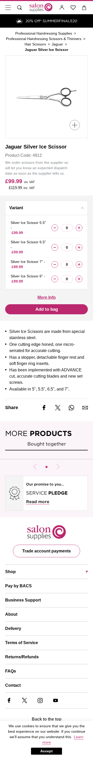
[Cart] (84, 7)
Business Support (23, 600)
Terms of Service (21, 642)
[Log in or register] (62, 7)
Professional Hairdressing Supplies (43, 33)
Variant (16, 208)
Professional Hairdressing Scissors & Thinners (43, 39)
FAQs (10, 671)
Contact (13, 685)
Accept (46, 751)
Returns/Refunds (22, 657)
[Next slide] (58, 466)
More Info (46, 297)
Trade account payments (46, 551)
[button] (46, 467)
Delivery (13, 628)
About (11, 614)
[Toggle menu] (8, 7)
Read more (37, 501)
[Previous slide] (35, 466)
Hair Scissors (35, 44)
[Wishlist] (73, 7)
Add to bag (46, 309)
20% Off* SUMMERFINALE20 (51, 21)
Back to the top (46, 719)
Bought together (46, 444)
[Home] (40, 7)
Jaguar (57, 44)
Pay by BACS (18, 586)
